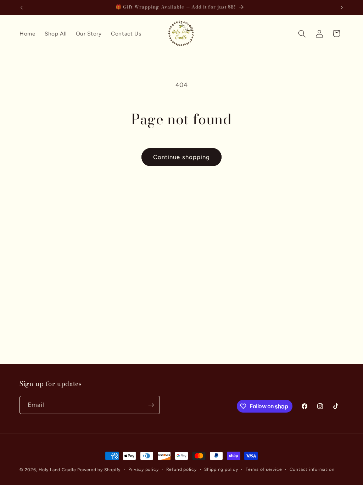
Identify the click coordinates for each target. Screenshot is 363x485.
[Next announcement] (342, 7)
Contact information (312, 469)
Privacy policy (143, 469)
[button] (302, 33)
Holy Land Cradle (57, 469)
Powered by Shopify (99, 469)
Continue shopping (181, 156)
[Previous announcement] (21, 7)
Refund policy (181, 469)
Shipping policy (221, 469)
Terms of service (264, 469)
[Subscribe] (151, 405)
